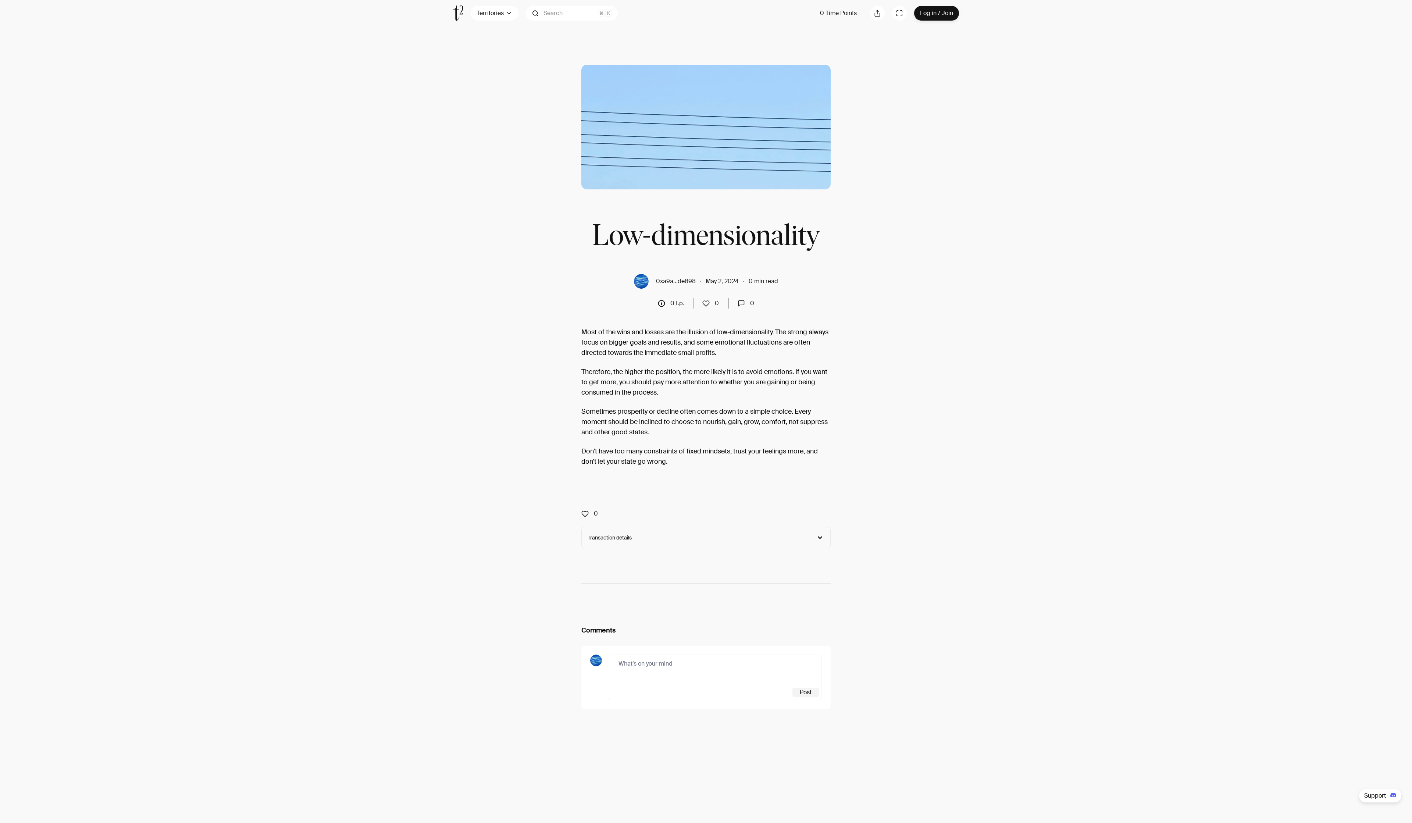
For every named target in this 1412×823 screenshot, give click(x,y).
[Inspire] (708, 303)
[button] (572, 13)
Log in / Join (936, 13)
